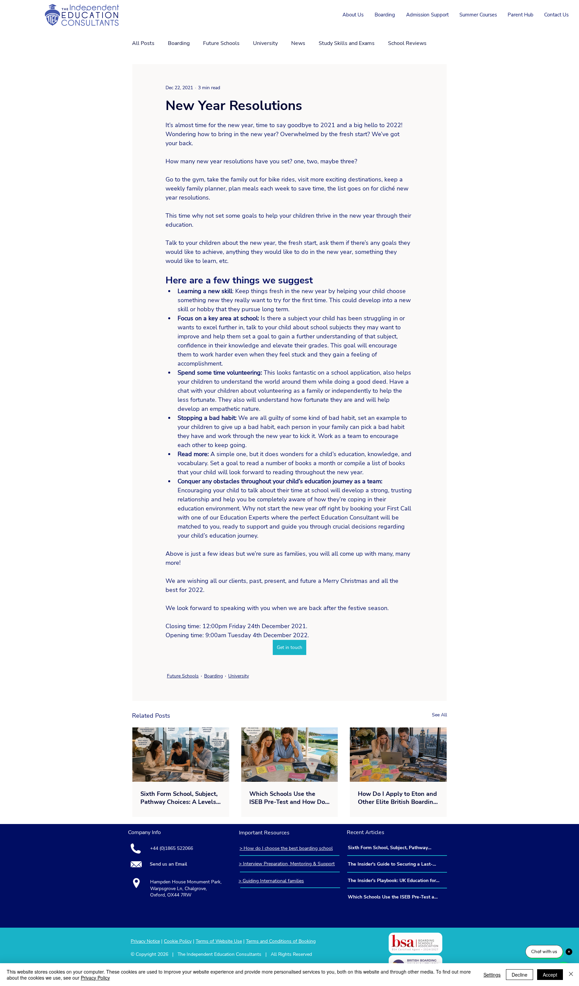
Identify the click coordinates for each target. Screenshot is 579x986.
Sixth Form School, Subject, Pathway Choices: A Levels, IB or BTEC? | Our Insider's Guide (178, 798)
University (265, 43)
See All (439, 715)
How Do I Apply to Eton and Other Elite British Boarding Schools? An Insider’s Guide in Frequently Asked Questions (397, 798)
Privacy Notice (145, 941)
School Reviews (407, 43)
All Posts (143, 43)
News (298, 43)
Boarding (179, 43)
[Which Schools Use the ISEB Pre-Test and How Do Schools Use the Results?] (289, 754)
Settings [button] (492, 974)
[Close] (571, 975)
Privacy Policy (95, 977)
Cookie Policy (178, 941)
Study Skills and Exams (347, 43)
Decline (519, 974)
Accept (550, 974)
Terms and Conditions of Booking (281, 941)
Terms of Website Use (219, 941)
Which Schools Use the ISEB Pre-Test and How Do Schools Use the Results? (287, 798)
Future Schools (221, 43)
